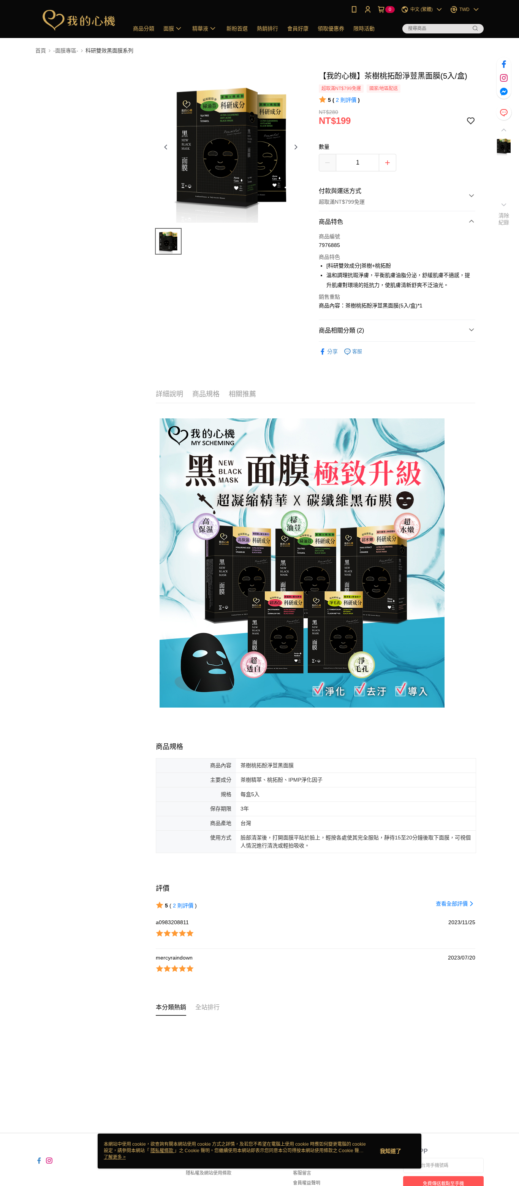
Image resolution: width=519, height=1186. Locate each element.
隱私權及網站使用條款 (208, 1173)
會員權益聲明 (306, 1183)
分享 (332, 351)
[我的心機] (77, 20)
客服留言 (302, 1173)
